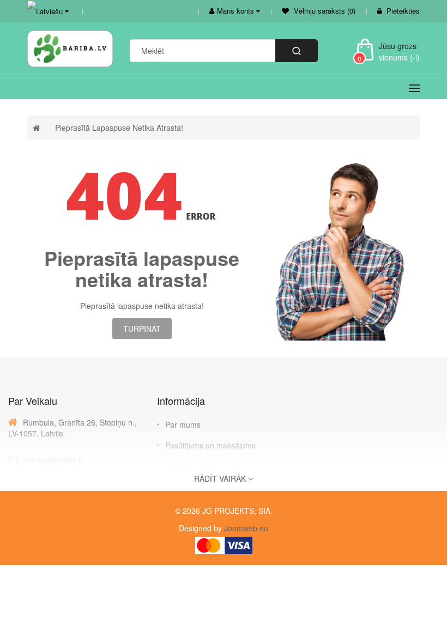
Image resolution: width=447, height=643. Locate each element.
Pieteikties (403, 10)
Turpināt (142, 328)
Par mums (183, 424)
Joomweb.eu (245, 528)
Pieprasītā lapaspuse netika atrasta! (119, 127)
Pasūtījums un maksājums (210, 445)
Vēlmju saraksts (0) (323, 10)
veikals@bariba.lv (53, 460)
